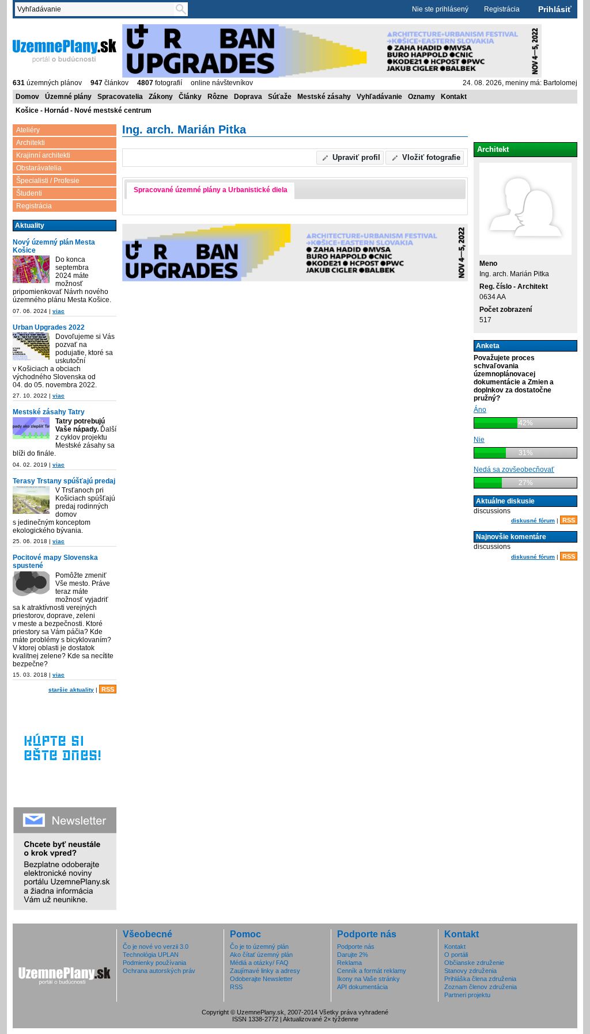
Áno (480, 410)
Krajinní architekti (43, 155)
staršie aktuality (71, 689)
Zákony (161, 97)
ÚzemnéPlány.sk (40, 28)
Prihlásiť (555, 9)
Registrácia (502, 9)
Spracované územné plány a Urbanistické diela (211, 190)
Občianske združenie (474, 962)
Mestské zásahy (324, 97)
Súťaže (280, 97)
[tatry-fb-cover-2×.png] (31, 429)
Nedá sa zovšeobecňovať (514, 470)
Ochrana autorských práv (159, 970)
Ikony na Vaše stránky (368, 978)
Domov (27, 97)
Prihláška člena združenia (480, 978)
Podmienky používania (154, 962)
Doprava (248, 97)
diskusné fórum (533, 520)
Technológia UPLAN (151, 954)
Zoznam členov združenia (480, 986)
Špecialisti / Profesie (48, 181)
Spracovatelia (120, 97)
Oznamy (421, 97)
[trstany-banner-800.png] (31, 501)
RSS (107, 689)
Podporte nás (356, 946)
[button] (350, 158)
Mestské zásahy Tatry (49, 412)
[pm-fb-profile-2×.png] (31, 586)
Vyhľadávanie (379, 97)
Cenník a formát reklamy (371, 970)
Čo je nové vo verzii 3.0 (155, 946)
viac (58, 311)
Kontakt (454, 97)
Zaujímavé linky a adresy (265, 970)
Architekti (30, 143)
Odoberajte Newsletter (261, 978)
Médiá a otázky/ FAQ (259, 962)
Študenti (29, 193)
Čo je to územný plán (259, 946)
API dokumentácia (362, 986)
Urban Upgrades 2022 (49, 327)
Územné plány (68, 97)
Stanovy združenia (470, 970)
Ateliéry (28, 130)
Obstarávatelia (39, 168)
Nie (479, 440)
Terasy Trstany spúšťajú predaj (64, 481)
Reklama (349, 962)
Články (190, 97)
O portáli (456, 954)
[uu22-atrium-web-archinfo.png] (31, 347)
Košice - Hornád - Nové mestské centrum (84, 110)
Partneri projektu (467, 994)
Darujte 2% (352, 954)
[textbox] (97, 9)
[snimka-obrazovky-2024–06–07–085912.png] (31, 270)
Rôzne (217, 97)
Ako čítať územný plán (261, 954)
